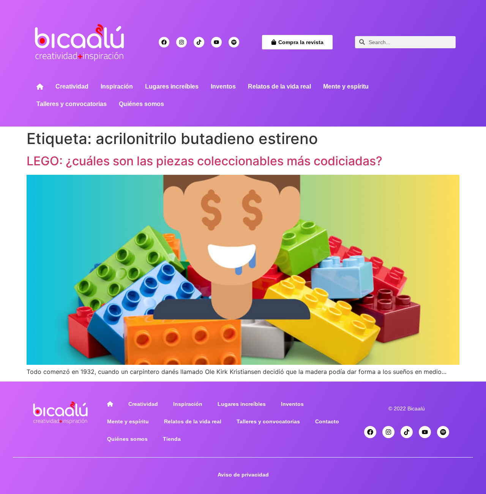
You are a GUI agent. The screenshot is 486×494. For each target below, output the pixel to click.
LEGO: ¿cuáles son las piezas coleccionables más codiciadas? (204, 161)
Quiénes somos (141, 104)
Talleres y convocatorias (71, 104)
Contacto (327, 421)
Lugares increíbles (172, 86)
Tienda (172, 439)
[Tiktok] (199, 42)
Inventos (223, 86)
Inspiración (117, 86)
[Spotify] (234, 42)
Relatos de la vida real (279, 86)
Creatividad (71, 86)
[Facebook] (164, 42)
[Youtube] (216, 42)
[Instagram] (181, 42)
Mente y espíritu (346, 86)
